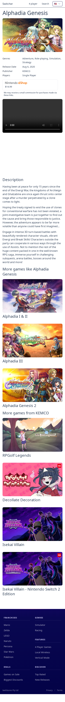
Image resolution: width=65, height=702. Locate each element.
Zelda (7, 630)
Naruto (7, 640)
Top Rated (40, 674)
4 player (33, 3)
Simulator (40, 624)
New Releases (42, 679)
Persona (8, 646)
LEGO (6, 635)
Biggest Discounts (13, 679)
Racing (38, 630)
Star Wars (9, 651)
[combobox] (57, 3)
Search (45, 3)
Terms (59, 690)
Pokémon (8, 657)
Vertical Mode (42, 657)
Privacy (49, 690)
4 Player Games (43, 646)
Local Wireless (42, 652)
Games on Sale (11, 674)
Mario (7, 624)
